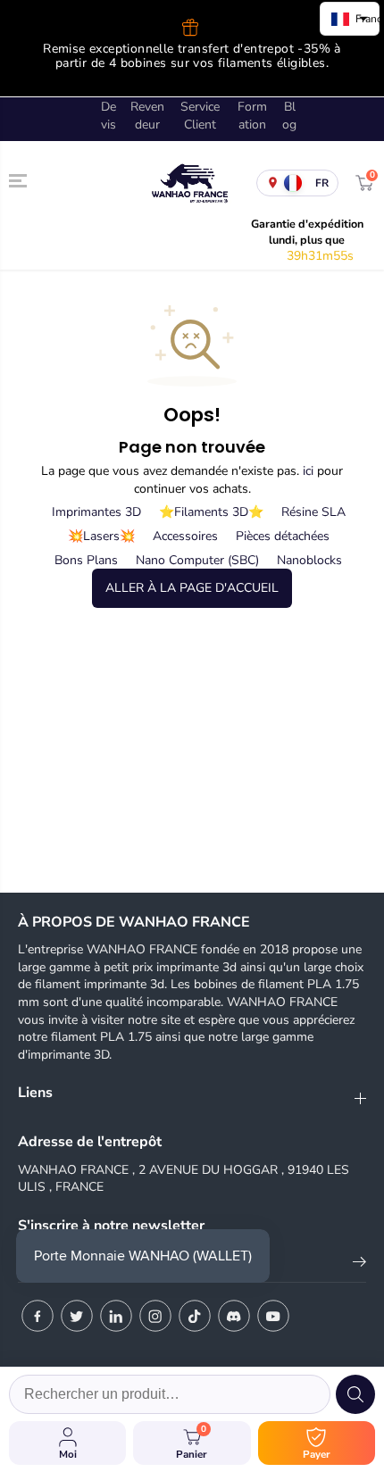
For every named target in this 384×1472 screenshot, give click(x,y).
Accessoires (185, 536)
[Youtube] (273, 1315)
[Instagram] (155, 1315)
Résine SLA (313, 511)
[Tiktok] (194, 1315)
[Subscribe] (359, 1264)
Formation (252, 115)
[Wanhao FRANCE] (187, 183)
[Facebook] (37, 1315)
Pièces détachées (283, 536)
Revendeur (147, 115)
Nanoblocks (309, 560)
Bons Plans (86, 560)
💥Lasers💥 (101, 536)
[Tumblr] (234, 1315)
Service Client (200, 115)
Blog (289, 115)
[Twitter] (76, 1315)
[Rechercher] (355, 1394)
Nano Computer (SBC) (197, 560)
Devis (108, 115)
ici (308, 470)
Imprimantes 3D (96, 511)
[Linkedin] (116, 1315)
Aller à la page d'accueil (192, 587)
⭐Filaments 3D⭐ (211, 511)
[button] (19, 180)
